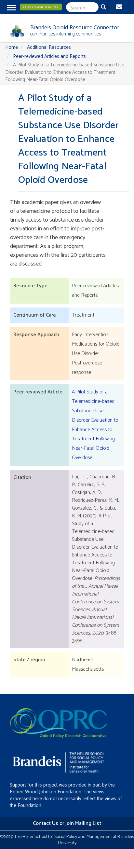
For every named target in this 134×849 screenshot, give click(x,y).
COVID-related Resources (40, 7)
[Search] (105, 8)
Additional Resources (49, 47)
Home (11, 47)
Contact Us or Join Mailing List (67, 823)
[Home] (14, 30)
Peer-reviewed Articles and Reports (49, 56)
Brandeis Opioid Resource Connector (74, 27)
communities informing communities (65, 34)
